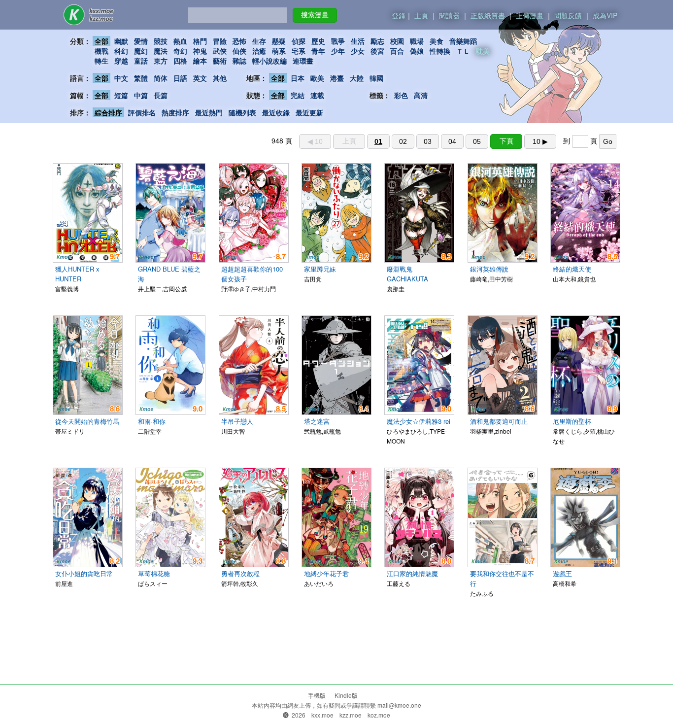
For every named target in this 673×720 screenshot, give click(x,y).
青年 (318, 51)
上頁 (349, 141)
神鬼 (200, 51)
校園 (397, 41)
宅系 (298, 51)
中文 (121, 78)
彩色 (401, 95)
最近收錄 (276, 112)
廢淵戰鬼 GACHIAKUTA (407, 273)
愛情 (141, 41)
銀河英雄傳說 (489, 269)
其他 (220, 78)
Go (607, 141)
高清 (421, 95)
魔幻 (141, 51)
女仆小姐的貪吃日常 (84, 573)
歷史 (318, 41)
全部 (101, 41)
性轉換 (440, 51)
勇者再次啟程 (240, 573)
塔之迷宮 (317, 421)
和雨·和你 (152, 421)
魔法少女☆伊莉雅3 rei (418, 421)
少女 (358, 51)
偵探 (298, 41)
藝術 (220, 61)
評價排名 (142, 112)
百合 (397, 51)
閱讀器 (449, 15)
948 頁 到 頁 (441, 140)
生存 (259, 41)
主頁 (421, 15)
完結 (297, 95)
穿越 (121, 61)
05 (477, 141)
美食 (436, 41)
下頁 (506, 141)
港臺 (337, 78)
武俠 (220, 51)
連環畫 (303, 61)
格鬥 (200, 41)
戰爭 (338, 41)
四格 (180, 61)
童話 (141, 61)
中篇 (141, 95)
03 (428, 141)
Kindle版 (346, 695)
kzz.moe (350, 715)
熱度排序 (175, 112)
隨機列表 (242, 112)
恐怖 (239, 41)
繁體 (141, 78)
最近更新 (309, 112)
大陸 (357, 78)
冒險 (220, 41)
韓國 (376, 78)
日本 (297, 78)
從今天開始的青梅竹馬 (87, 421)
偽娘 (417, 51)
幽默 (121, 41)
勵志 (377, 41)
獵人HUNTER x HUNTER (77, 273)
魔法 (160, 51)
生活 (358, 41)
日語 (180, 78)
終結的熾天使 (572, 269)
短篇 (121, 95)
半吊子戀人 (237, 421)
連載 (317, 95)
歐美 (317, 78)
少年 (338, 51)
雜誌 (239, 61)
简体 (160, 78)
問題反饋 (568, 15)
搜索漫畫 (315, 15)
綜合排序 (108, 112)
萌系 (279, 51)
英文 (200, 78)
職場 (417, 41)
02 (403, 141)
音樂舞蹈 (463, 41)
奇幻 (180, 51)
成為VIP (605, 15)
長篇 (160, 95)
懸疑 (279, 41)
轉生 (101, 61)
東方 (160, 61)
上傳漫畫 (529, 15)
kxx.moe (322, 715)
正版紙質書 (488, 15)
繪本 (200, 61)
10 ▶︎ (540, 141)
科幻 (121, 51)
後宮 (377, 51)
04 (452, 141)
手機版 (317, 695)
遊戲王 (562, 573)
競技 (160, 41)
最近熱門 (209, 112)
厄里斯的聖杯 (572, 421)
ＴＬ (463, 51)
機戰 (101, 51)
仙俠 (239, 51)
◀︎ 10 (315, 141)
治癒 (259, 51)
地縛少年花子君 (326, 573)
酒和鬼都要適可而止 (499, 421)
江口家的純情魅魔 (412, 573)
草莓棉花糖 (154, 573)
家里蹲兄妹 (320, 269)
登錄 (398, 15)
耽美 (483, 51)
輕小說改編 (269, 61)
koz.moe (379, 715)
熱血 (180, 41)
